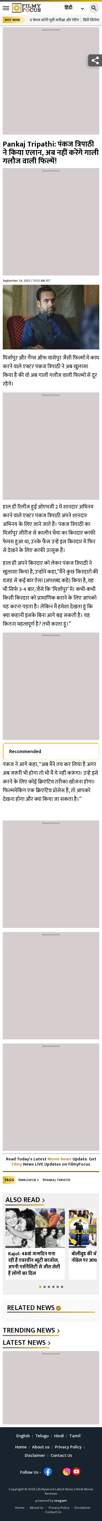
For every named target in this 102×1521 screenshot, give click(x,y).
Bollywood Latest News (56, 1489)
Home (21, 1447)
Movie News (60, 1159)
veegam (60, 1501)
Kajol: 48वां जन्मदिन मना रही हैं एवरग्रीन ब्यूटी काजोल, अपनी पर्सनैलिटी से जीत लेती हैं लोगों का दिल (34, 1264)
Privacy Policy (68, 1447)
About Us (37, 1508)
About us (41, 1447)
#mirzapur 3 (28, 1180)
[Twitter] (57, 1471)
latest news (24, 1343)
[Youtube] (76, 1471)
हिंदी (68, 8)
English (23, 1436)
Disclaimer (35, 1456)
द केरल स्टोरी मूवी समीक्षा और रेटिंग (54, 20)
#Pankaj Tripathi (56, 1180)
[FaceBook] (48, 1471)
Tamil (75, 1436)
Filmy (17, 1164)
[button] (40, 1287)
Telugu (42, 1436)
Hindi (59, 1436)
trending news (29, 1331)
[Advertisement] (51, 84)
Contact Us (61, 1456)
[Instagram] (67, 1471)
